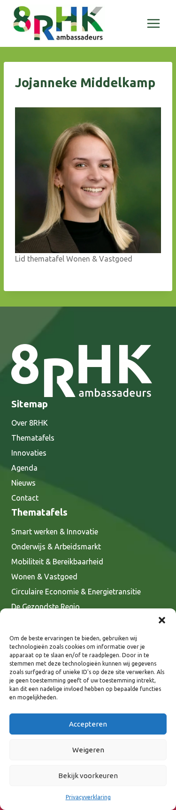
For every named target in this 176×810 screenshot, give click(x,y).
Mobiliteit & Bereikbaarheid (57, 561)
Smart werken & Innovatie (54, 531)
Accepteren (88, 724)
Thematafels (32, 438)
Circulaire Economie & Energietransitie (76, 591)
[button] (162, 620)
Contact (24, 498)
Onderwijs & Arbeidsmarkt (56, 546)
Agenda (24, 468)
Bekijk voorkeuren (88, 776)
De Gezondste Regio (45, 606)
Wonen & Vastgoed (44, 576)
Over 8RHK (29, 423)
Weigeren (88, 750)
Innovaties (28, 453)
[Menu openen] (153, 23)
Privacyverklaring (88, 797)
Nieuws (23, 483)
